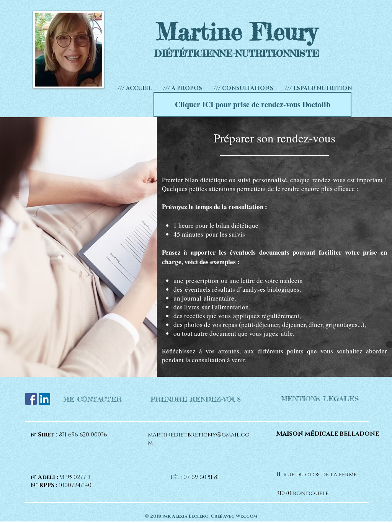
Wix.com (246, 516)
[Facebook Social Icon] (31, 399)
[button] (243, 88)
